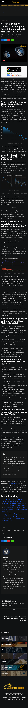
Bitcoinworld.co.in (14, 483)
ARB (2, 530)
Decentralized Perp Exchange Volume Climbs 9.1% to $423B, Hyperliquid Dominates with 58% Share (14, 509)
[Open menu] (3, 2)
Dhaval (4, 34)
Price (3, 533)
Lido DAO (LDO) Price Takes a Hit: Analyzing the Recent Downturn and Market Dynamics (13, 603)
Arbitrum (8, 530)
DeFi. (23, 530)
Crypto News (8, 9)
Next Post (21, 615)
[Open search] (26, 2)
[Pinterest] (8, 40)
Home (2, 9)
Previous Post (8, 600)
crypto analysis (16, 530)
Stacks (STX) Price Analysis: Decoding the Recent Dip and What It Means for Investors (14, 618)
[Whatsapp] (12, 40)
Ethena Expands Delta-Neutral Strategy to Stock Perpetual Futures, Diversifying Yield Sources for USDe (14, 518)
